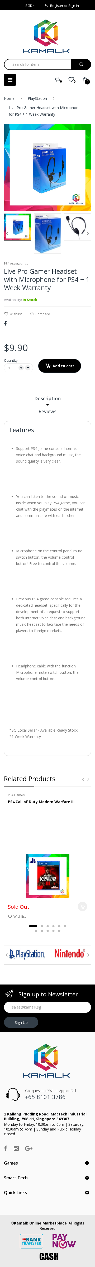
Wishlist (16, 314)
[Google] (28, 1148)
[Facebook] (5, 323)
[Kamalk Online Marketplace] (47, 36)
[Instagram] (16, 1148)
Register (56, 5)
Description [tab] (47, 398)
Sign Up (21, 1022)
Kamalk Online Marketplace (40, 1223)
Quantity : (11, 360)
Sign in (73, 5)
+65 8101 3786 (45, 1097)
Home (9, 98)
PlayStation (37, 98)
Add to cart (63, 365)
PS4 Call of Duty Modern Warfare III (41, 801)
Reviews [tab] (47, 411)
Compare (42, 314)
